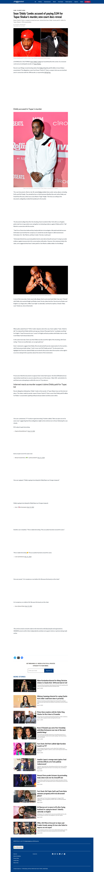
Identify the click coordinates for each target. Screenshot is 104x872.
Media (81, 1)
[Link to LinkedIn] (64, 854)
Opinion (76, 1)
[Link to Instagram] (55, 854)
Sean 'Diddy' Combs (35, 61)
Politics (40, 1)
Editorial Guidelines (17, 856)
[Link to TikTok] (62, 854)
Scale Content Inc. (28, 841)
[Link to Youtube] (59, 854)
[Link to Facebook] (52, 854)
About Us (15, 853)
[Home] (18, 1)
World (54, 1)
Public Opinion (68, 1)
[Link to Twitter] (57, 854)
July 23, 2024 (31, 431)
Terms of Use (15, 862)
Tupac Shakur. (37, 64)
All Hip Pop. (47, 72)
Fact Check (60, 1)
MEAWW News (16, 841)
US (35, 1)
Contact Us (35, 853)
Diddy (41, 68)
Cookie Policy (16, 860)
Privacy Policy (16, 858)
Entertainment (47, 1)
